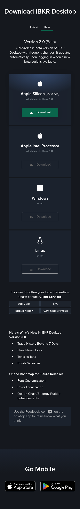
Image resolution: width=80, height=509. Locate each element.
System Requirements (55, 310)
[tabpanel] (40, 232)
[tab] (34, 28)
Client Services (50, 297)
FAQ (55, 303)
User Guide (24, 303)
